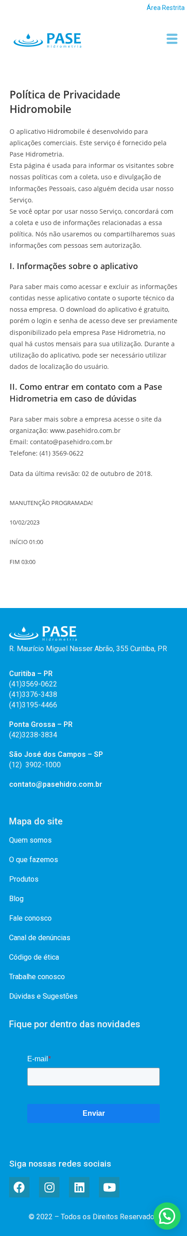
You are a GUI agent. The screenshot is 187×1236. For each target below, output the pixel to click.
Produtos (24, 879)
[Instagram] (49, 1187)
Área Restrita (166, 7)
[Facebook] (19, 1187)
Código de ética (34, 957)
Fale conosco (30, 918)
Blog (16, 898)
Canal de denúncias (39, 937)
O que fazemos (33, 859)
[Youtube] (109, 1187)
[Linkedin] (79, 1187)
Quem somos (30, 840)
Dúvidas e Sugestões (43, 996)
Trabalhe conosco (37, 976)
